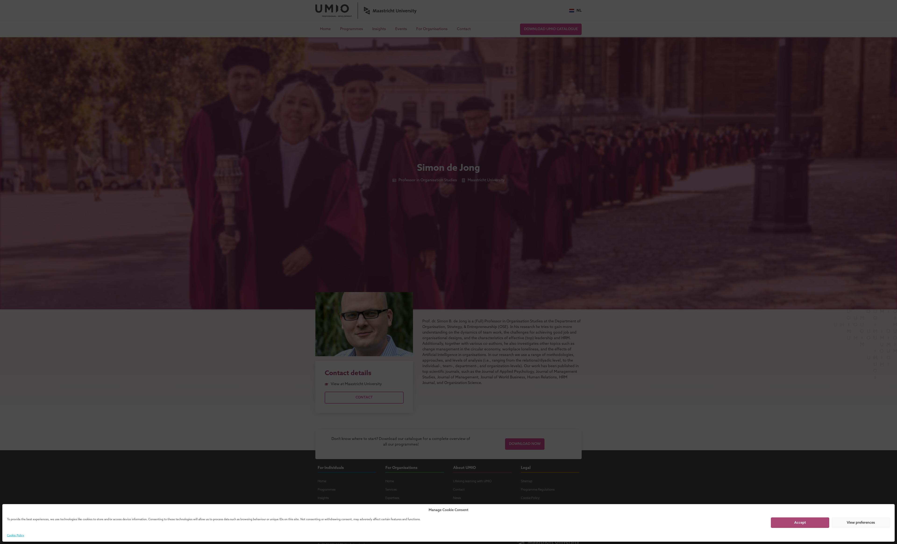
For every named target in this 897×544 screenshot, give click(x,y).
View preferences (861, 523)
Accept (800, 523)
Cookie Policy (15, 535)
